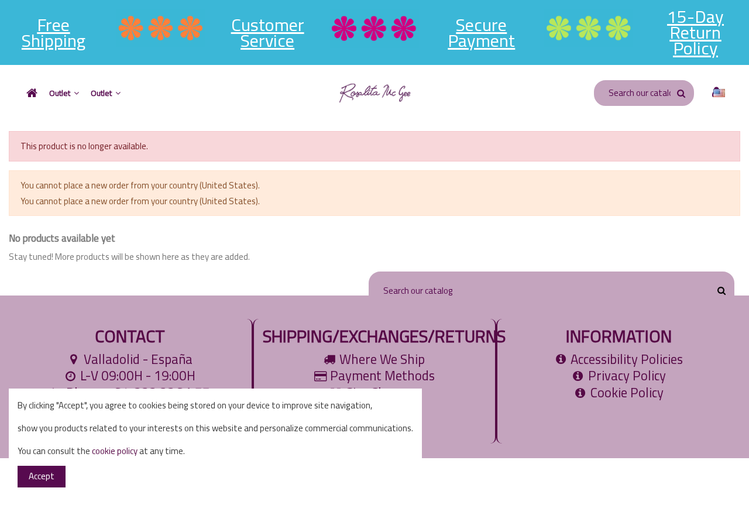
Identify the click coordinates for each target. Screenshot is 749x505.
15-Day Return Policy (695, 32)
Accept (41, 476)
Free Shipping (53, 32)
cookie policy (115, 450)
